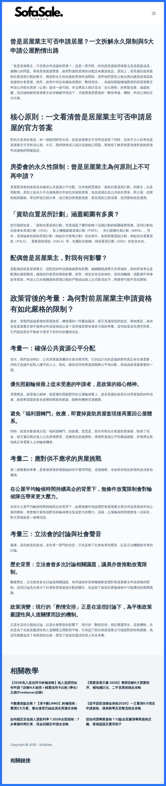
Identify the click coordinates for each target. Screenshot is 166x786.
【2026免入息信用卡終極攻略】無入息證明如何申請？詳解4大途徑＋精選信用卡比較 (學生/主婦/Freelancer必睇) (44, 687)
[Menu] (154, 13)
